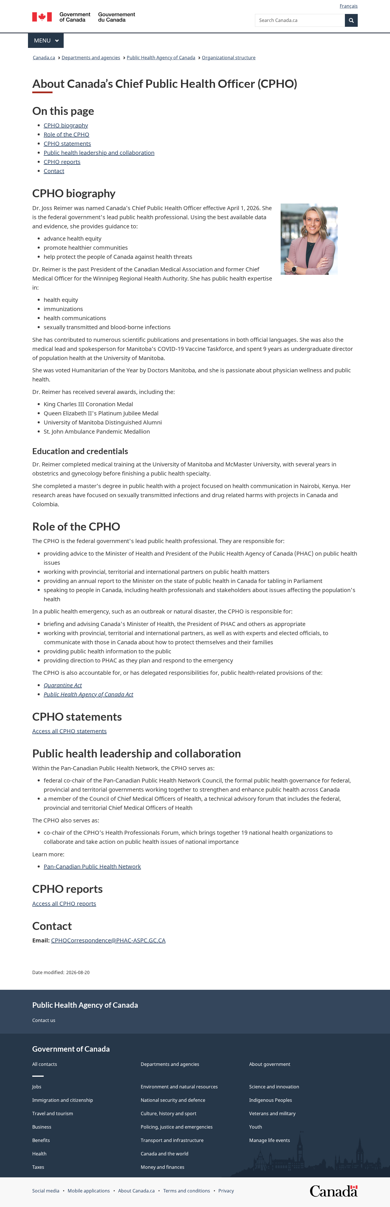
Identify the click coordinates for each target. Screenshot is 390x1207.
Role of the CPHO (66, 134)
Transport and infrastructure (172, 1140)
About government (269, 1064)
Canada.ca (44, 57)
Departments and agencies (91, 57)
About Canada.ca (136, 1191)
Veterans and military (272, 1113)
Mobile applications (89, 1191)
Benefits (41, 1140)
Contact (54, 171)
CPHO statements (67, 143)
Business (41, 1127)
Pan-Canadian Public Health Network (92, 866)
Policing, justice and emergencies (177, 1127)
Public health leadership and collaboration (99, 153)
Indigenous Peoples (270, 1100)
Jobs (36, 1087)
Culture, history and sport (168, 1113)
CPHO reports (62, 162)
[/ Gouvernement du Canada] (83, 17)
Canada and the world (164, 1154)
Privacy (226, 1191)
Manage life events (269, 1140)
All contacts (44, 1064)
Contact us (43, 1020)
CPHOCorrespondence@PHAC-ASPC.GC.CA (108, 940)
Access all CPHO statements (69, 731)
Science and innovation (274, 1087)
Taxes (38, 1167)
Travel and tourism (52, 1113)
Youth (255, 1127)
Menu (43, 40)
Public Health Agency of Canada (161, 57)
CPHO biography (66, 125)
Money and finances (162, 1167)
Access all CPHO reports (64, 903)
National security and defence (173, 1100)
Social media (45, 1191)
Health (39, 1154)
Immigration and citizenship (62, 1100)
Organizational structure (229, 57)
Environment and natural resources (179, 1087)
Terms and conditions (186, 1191)
